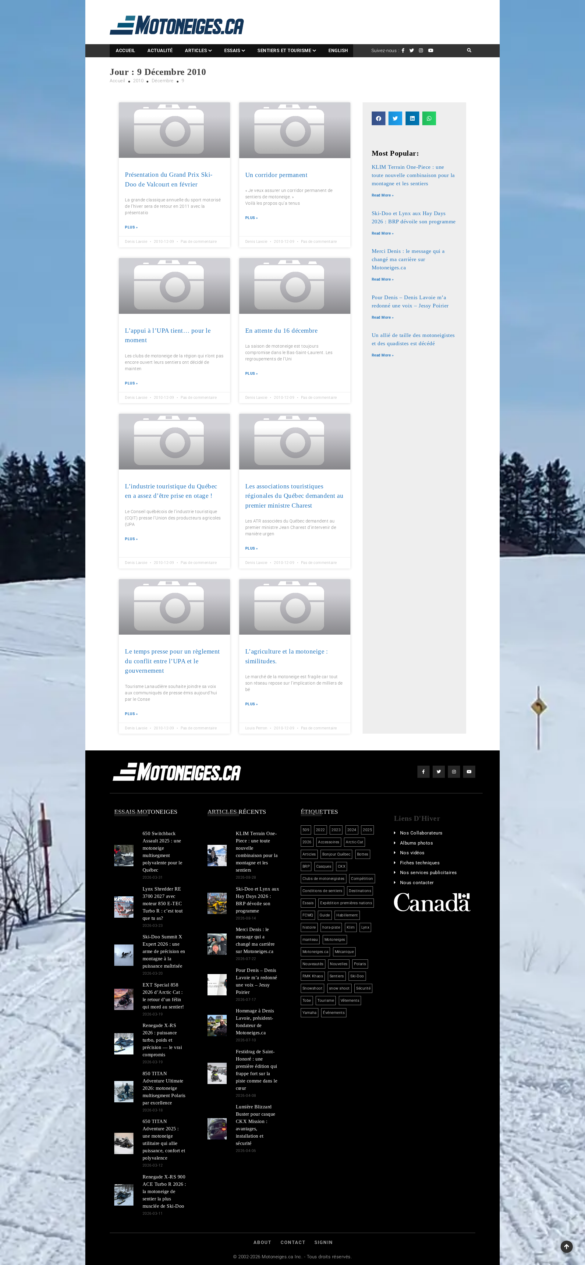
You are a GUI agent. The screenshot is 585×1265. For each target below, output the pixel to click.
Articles (196, 50)
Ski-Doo (357, 976)
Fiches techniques (420, 863)
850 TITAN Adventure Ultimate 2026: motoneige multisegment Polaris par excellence (164, 1088)
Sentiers (337, 976)
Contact (293, 1242)
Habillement (347, 915)
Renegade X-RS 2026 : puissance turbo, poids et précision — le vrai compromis (162, 1040)
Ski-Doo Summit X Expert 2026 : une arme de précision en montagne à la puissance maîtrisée (164, 951)
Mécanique (344, 952)
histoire (309, 927)
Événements (334, 1013)
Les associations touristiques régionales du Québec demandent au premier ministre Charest (294, 496)
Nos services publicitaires (428, 872)
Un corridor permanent (276, 175)
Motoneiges (334, 939)
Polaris (360, 964)
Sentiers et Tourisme (284, 50)
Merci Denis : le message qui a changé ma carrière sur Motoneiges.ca (408, 259)
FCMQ (308, 915)
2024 (351, 830)
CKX (342, 866)
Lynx (365, 927)
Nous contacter (417, 882)
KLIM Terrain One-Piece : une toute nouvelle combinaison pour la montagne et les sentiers (413, 175)
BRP (306, 866)
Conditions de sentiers (322, 891)
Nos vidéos (412, 853)
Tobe (307, 1000)
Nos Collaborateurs (421, 833)
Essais (232, 50)
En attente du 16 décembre (281, 330)
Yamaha (310, 1013)
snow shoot (339, 988)
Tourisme (325, 1000)
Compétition (362, 879)
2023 (336, 830)
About (262, 1242)
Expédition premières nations (346, 903)
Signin (323, 1242)
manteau (310, 939)
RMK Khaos (313, 976)
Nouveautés (313, 964)
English (338, 50)
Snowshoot (313, 988)
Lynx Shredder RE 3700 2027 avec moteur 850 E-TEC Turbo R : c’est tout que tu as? (163, 903)
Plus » (131, 227)
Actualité (160, 50)
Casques (324, 866)
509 (306, 830)
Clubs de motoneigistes (324, 879)
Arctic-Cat (354, 842)
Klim (351, 927)
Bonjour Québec (336, 854)
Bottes (362, 854)
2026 (307, 842)
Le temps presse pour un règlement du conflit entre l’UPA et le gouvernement (172, 661)
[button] (378, 118)
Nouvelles (339, 964)
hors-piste (331, 927)
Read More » (383, 195)
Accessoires (328, 842)
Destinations (360, 891)
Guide (325, 915)
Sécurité (363, 988)
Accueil (125, 50)
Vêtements (350, 1000)
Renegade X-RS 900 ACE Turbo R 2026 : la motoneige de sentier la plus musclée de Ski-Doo (164, 1191)
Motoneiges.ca (315, 952)
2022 (320, 830)
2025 (367, 830)
